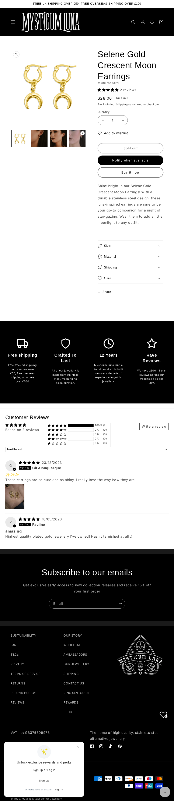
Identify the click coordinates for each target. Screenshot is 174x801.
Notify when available (130, 160)
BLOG (67, 712)
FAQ (14, 645)
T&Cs (14, 654)
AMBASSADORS (75, 654)
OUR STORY (72, 635)
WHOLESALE (72, 645)
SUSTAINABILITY (23, 635)
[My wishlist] (152, 21)
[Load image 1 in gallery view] (20, 138)
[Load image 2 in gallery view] (39, 138)
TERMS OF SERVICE (26, 674)
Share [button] (106, 291)
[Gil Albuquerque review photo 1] (14, 496)
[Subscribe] (120, 604)
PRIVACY (17, 664)
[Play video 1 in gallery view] (77, 138)
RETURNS (18, 683)
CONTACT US (73, 683)
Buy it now (130, 172)
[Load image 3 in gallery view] (58, 138)
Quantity (103, 112)
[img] (30, 462)
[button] (12, 22)
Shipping (122, 104)
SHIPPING (71, 674)
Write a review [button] (154, 426)
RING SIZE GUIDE (76, 693)
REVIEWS (17, 702)
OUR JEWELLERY (76, 664)
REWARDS (70, 702)
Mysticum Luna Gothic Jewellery (42, 798)
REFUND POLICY (23, 693)
